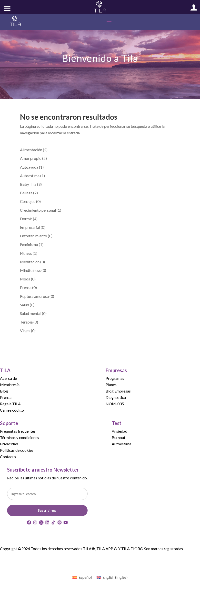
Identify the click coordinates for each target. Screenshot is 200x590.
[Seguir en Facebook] (29, 523)
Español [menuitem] (85, 577)
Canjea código (12, 410)
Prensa (25, 287)
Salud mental (30, 313)
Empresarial (30, 227)
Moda (25, 279)
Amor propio (30, 158)
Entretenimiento (33, 235)
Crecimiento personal (38, 210)
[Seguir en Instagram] (35, 523)
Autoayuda (29, 167)
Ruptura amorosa (34, 296)
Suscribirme (47, 510)
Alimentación (31, 149)
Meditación (30, 261)
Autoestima (30, 175)
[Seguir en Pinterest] (59, 523)
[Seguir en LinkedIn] (47, 523)
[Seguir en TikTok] (53, 523)
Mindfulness (30, 270)
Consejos (27, 201)
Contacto (8, 456)
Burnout (118, 437)
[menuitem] (82, 577)
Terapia (26, 322)
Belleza (26, 192)
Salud (24, 304)
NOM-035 (115, 403)
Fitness (26, 253)
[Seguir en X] (41, 523)
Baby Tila (28, 184)
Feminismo (29, 244)
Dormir (26, 218)
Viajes (25, 330)
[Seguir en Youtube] (65, 523)
